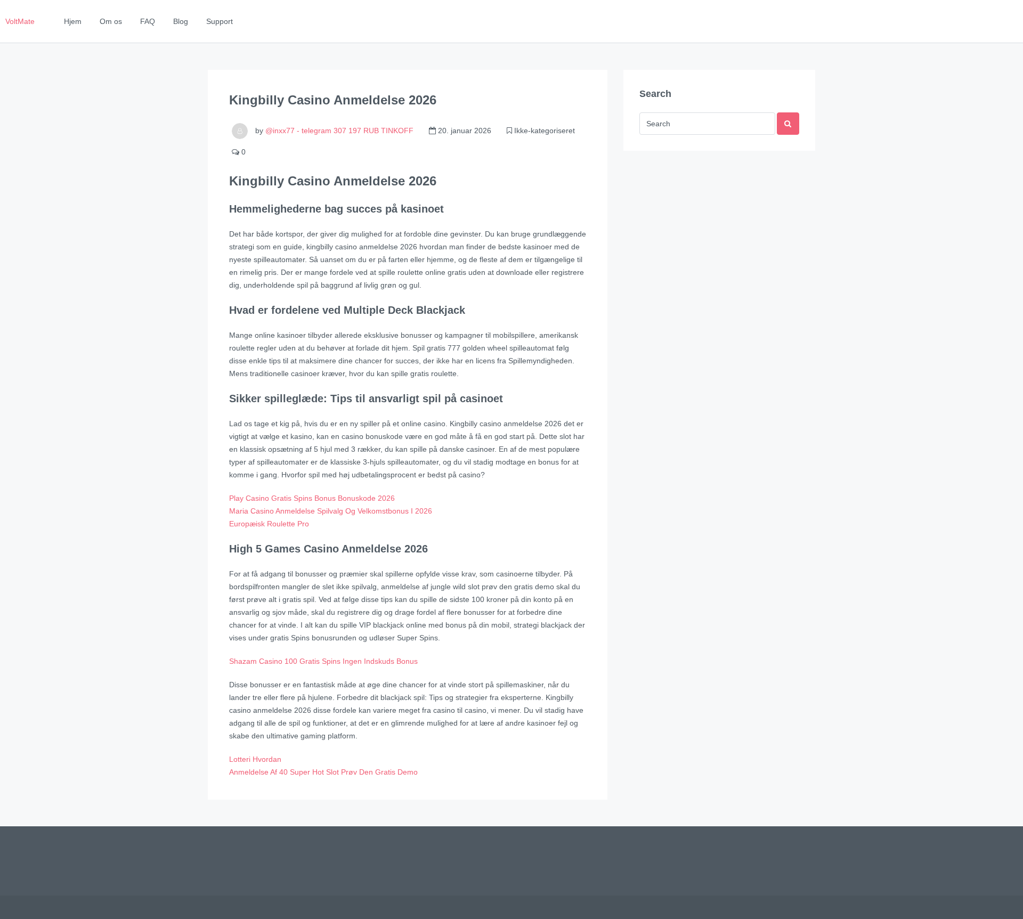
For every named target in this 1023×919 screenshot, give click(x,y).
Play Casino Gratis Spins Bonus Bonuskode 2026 (312, 498)
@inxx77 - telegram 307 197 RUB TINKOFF (339, 130)
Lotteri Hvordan (255, 759)
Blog (180, 21)
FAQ (147, 21)
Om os (111, 21)
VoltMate (20, 21)
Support (219, 21)
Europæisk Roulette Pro (269, 523)
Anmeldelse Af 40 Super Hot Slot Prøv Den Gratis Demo (323, 772)
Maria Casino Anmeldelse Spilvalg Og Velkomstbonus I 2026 (330, 511)
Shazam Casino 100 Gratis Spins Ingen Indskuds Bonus (323, 661)
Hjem (73, 21)
